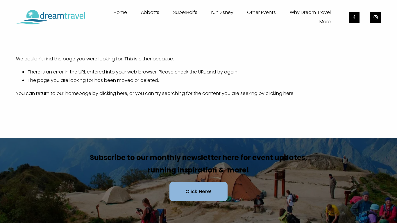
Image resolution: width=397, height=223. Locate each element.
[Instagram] (375, 17)
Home (120, 12)
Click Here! (198, 191)
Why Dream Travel (310, 12)
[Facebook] (354, 17)
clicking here (113, 93)
